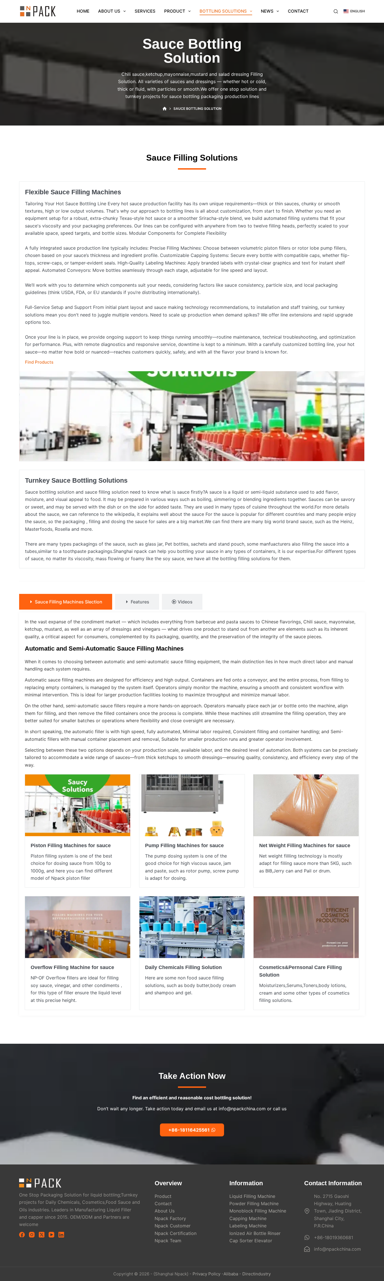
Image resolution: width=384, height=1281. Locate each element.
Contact (298, 11)
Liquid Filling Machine (252, 1196)
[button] (354, 11)
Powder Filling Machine (254, 1203)
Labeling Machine (247, 1225)
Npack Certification (175, 1233)
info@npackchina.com (337, 1249)
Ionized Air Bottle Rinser (255, 1233)
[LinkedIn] (61, 1234)
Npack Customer (173, 1225)
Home (83, 11)
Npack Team (168, 1240)
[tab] (65, 602)
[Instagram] (32, 1234)
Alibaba (230, 1274)
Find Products (39, 362)
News (267, 11)
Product (174, 11)
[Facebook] (22, 1234)
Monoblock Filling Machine (257, 1211)
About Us (109, 11)
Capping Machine (247, 1218)
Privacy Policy (206, 1274)
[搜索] (336, 11)
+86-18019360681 (333, 1237)
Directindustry (256, 1274)
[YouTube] (51, 1234)
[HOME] (164, 109)
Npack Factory (170, 1218)
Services (145, 11)
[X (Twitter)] (41, 1234)
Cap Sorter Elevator (250, 1240)
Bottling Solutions (223, 11)
